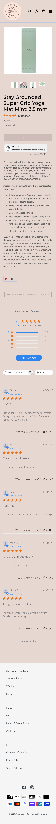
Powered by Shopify (39, 814)
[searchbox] (15, 372)
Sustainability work (15, 678)
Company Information (16, 752)
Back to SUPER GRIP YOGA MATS (30, 294)
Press (9, 694)
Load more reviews (28, 641)
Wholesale (11, 686)
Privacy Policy (12, 760)
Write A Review (28, 357)
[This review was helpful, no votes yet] (44, 432)
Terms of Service (14, 768)
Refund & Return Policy (17, 723)
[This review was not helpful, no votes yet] (50, 432)
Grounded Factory (23, 814)
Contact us (11, 731)
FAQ (8, 715)
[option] (14, 85)
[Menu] (50, 11)
